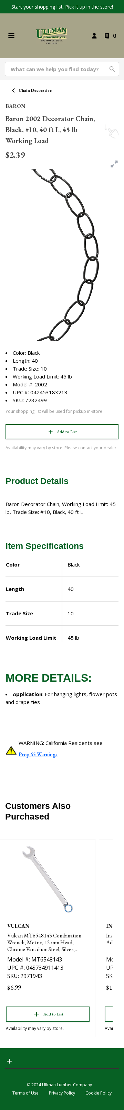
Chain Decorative (35, 90)
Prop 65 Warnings (38, 754)
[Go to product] (47, 879)
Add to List (67, 432)
